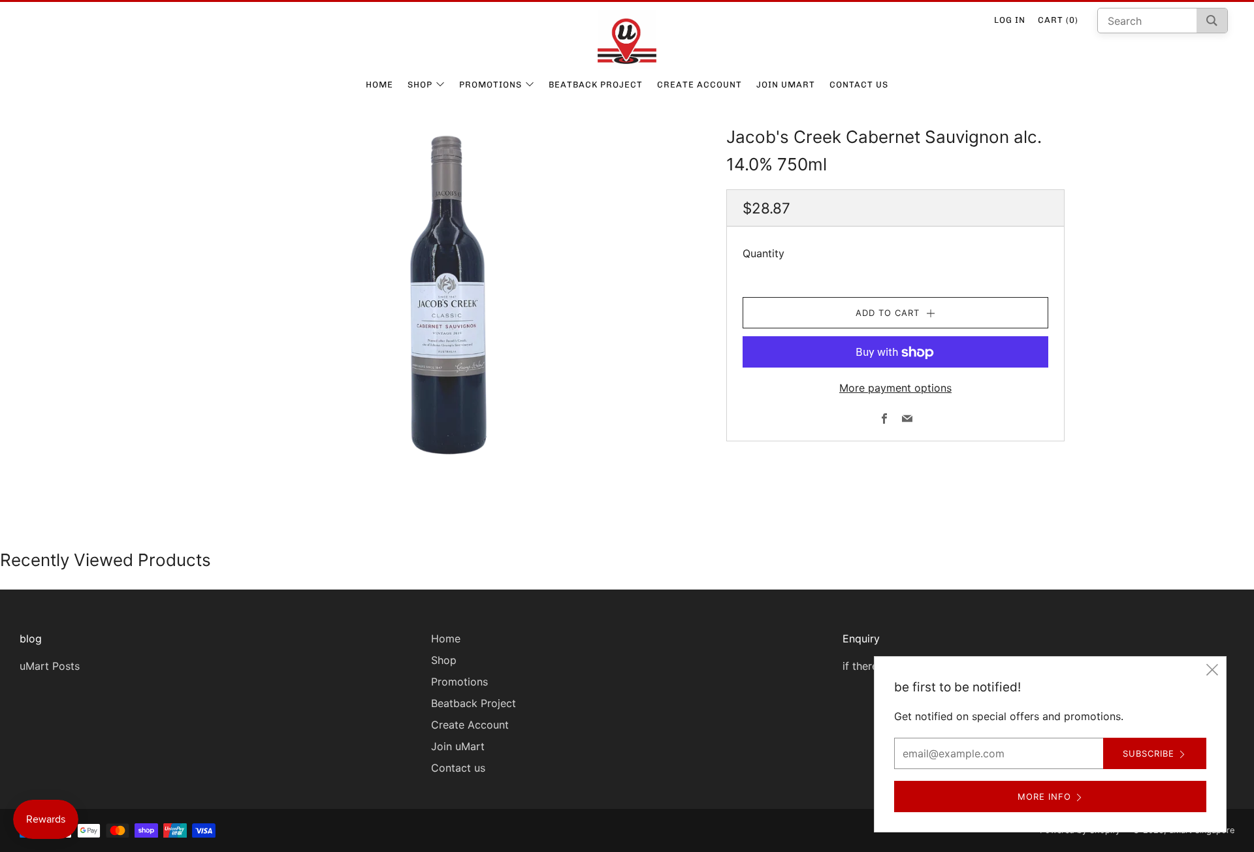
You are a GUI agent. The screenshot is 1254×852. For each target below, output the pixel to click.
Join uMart (785, 84)
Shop (420, 84)
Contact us (858, 84)
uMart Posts (50, 665)
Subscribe (1148, 753)
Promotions (490, 84)
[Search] (1212, 20)
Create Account (699, 84)
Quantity (763, 253)
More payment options (895, 388)
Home (379, 84)
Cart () (1058, 20)
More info (1044, 796)
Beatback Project (596, 84)
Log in (1009, 20)
